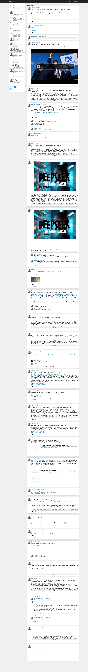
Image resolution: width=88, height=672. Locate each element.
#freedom (51, 137)
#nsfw (23, 19)
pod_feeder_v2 (37, 274)
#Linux (55, 392)
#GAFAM (32, 112)
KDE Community (16, 28)
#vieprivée (33, 442)
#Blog (32, 384)
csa (35, 603)
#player (63, 137)
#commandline (48, 29)
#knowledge (33, 399)
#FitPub (32, 467)
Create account (76, 1)
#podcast (33, 493)
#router (40, 655)
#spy (71, 546)
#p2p (57, 442)
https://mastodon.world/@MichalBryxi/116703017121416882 (42, 460)
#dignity (74, 628)
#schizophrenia (35, 637)
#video (41, 137)
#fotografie (15, 51)
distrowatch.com (39, 396)
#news (22, 44)
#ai (51, 46)
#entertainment (56, 137)
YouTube (49, 66)
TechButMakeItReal (44, 66)
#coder (38, 657)
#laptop (57, 398)
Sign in (70, 1)
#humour (20, 19)
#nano (56, 29)
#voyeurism (58, 630)
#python (22, 7)
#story (72, 655)
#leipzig (14, 15)
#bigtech (36, 548)
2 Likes (34, 32)
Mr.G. (32, 562)
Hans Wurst (33, 42)
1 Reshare (35, 593)
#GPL (58, 112)
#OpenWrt (68, 650)
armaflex (14, 58)
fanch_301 (36, 120)
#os (38, 398)
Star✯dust (15, 22)
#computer (65, 354)
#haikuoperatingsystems (39, 273)
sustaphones (33, 549)
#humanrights (66, 548)
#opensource (15, 7)
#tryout (70, 398)
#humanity (61, 354)
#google (35, 546)
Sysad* (11, 1)
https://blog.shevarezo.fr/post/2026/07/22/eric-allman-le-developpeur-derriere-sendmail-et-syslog (47, 518)
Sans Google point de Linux (38, 129)
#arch (14, 72)
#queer (23, 76)
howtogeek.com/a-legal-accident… (40, 648)
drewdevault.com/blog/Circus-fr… (39, 631)
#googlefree (46, 546)
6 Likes (34, 357)
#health (21, 60)
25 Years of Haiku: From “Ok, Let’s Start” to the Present (46, 271)
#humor (66, 29)
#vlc (38, 137)
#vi (60, 29)
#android (50, 546)
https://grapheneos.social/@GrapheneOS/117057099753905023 (42, 113)
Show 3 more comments (36, 596)
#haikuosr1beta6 (58, 273)
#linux (19, 36)
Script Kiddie (33, 25)
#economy (19, 44)
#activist (20, 76)
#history (63, 273)
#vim (58, 29)
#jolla (16, 72)
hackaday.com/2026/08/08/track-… (39, 383)
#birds (35, 384)
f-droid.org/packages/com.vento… (40, 394)
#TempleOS (47, 634)
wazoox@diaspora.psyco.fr (36, 104)
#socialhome (18, 8)
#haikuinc (33, 273)
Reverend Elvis (34, 161)
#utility (44, 29)
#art (13, 24)
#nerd (64, 29)
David (35, 360)
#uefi (55, 398)
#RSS (40, 432)
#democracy (15, 44)
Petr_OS (14, 42)
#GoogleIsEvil (37, 112)
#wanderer (20, 55)
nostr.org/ (42, 603)
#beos (50, 273)
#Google (41, 112)
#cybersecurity (58, 546)
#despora (19, 40)
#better (39, 354)
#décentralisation (52, 442)
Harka (35, 254)
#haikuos (53, 273)
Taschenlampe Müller (17, 38)
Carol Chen (15, 53)
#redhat (19, 56)
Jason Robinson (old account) (18, 5)
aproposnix (15, 64)
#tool (42, 29)
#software (36, 29)
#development (33, 657)
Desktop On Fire (34, 269)
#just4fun (70, 29)
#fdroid (52, 398)
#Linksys (72, 652)
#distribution (46, 398)
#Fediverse (44, 467)
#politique (60, 442)
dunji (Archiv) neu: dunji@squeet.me (18, 12)
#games (17, 19)
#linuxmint (18, 82)
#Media (60, 137)
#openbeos (72, 273)
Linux (14, 33)
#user (62, 29)
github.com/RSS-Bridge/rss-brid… (39, 431)
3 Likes (34, 386)
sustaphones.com (37, 545)
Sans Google (47, 121)
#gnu (20, 35)
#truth (18, 60)
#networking (62, 646)
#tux (14, 35)
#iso (36, 399)
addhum (14, 74)
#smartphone (64, 442)
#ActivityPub (39, 467)
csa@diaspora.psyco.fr (38, 598)
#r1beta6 (75, 273)
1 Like (34, 21)
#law (65, 655)
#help (77, 546)
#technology (20, 67)
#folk (14, 76)
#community (56, 354)
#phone (54, 546)
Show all (41, 38)
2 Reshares (35, 117)
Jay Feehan (15, 79)
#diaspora (16, 71)
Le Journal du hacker (35, 438)
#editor (39, 29)
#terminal (53, 29)
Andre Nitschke (16, 48)
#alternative (69, 354)
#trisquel (14, 82)
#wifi (38, 655)
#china (54, 46)
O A (34, 555)
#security (63, 546)
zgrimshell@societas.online (36, 36)
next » (11, 88)
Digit (35, 363)
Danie (32, 7)
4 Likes (34, 401)
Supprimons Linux (47, 129)
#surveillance (67, 546)
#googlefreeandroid (40, 546)
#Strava (35, 467)
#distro (42, 398)
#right (53, 354)
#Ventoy (42, 392)
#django (14, 8)
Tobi (14, 69)
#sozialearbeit (18, 15)
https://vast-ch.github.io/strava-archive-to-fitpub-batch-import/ (44, 466)
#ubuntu (22, 50)
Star (14, 17)
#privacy (14, 66)
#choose (32, 548)
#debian (16, 81)
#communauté (42, 493)
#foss (76, 29)
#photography (19, 51)
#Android (45, 112)
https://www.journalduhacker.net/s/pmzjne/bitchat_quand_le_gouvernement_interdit (45, 441)
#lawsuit (38, 646)
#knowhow (74, 398)
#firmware (45, 652)
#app (50, 398)
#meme (32, 29)
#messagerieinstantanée (39, 442)
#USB (45, 392)
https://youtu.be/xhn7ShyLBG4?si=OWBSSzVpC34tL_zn (41, 46)
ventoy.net (36, 395)
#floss (51, 533)
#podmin (19, 7)
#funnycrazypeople (16, 25)
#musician (16, 55)
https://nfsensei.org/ (46, 306)
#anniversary (46, 273)
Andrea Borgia (36, 305)
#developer (15, 50)
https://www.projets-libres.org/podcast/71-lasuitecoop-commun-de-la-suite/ (44, 492)
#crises (38, 628)
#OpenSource (48, 467)
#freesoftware (15, 36)
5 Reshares (35, 537)
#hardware (45, 548)
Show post (37, 38)
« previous (11, 86)
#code (50, 650)
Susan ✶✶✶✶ (33, 458)
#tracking (73, 546)
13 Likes (34, 535)
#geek (14, 55)
